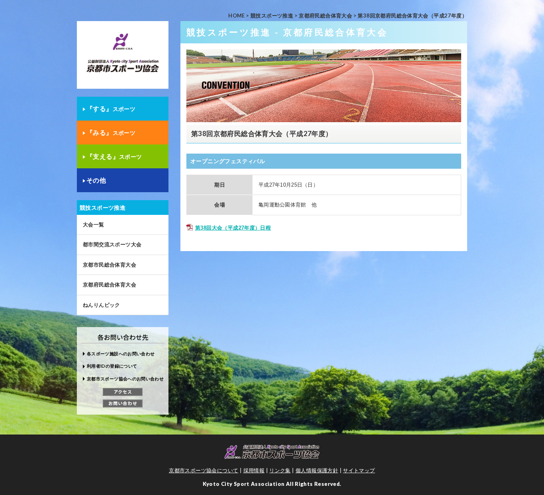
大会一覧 (93, 224)
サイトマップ (359, 470)
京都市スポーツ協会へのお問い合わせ (125, 378)
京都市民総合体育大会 (109, 264)
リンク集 (280, 470)
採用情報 (254, 470)
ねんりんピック (101, 305)
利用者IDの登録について (112, 365)
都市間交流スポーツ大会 (112, 244)
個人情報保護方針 (316, 470)
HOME (236, 15)
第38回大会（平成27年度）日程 (233, 228)
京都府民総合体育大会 (325, 15)
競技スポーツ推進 (271, 15)
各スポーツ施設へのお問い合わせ (121, 353)
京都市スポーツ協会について (203, 470)
